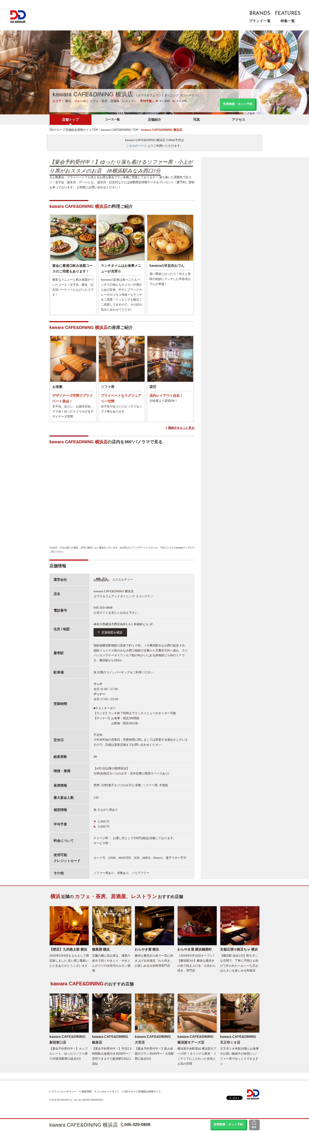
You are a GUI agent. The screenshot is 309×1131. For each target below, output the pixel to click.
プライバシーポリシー (64, 1091)
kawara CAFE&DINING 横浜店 (83, 1125)
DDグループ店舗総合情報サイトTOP (73, 129)
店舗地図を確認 (112, 632)
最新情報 (87, 1091)
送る (254, 1127)
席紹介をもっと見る (181, 427)
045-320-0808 (137, 1124)
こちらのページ (136, 145)
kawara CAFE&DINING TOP (119, 129)
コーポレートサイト (108, 1091)
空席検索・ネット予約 (228, 1124)
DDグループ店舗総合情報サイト (142, 1091)
